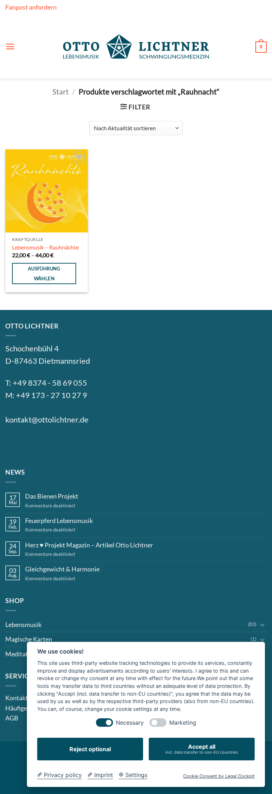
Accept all (201, 749)
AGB (11, 718)
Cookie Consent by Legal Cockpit (219, 776)
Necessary (130, 722)
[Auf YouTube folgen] (82, 443)
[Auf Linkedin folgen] (65, 443)
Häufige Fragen (26, 708)
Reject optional (90, 749)
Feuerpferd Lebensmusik (59, 520)
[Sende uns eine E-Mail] (48, 443)
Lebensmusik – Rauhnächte (45, 247)
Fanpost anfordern (31, 7)
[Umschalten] (262, 624)
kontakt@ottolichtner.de (47, 419)
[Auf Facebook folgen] (14, 443)
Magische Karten (28, 639)
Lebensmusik (23, 624)
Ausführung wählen (44, 273)
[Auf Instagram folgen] (31, 443)
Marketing (182, 722)
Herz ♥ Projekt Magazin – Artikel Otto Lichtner (89, 545)
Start (60, 91)
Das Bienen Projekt (51, 496)
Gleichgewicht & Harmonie (62, 569)
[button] (10, 46)
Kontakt (16, 698)
